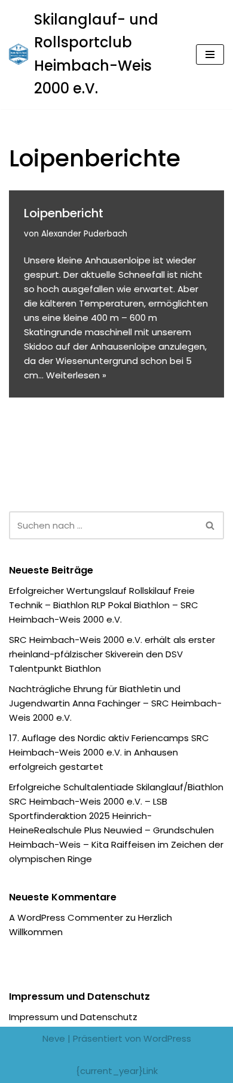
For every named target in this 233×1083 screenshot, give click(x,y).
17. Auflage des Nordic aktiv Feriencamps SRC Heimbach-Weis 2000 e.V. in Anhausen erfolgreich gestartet (109, 752)
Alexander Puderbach (84, 233)
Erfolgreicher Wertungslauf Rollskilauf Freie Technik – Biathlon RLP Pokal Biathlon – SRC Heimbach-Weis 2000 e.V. (103, 605)
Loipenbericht (63, 213)
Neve (53, 1038)
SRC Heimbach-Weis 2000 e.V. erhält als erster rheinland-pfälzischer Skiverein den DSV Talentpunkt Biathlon (112, 654)
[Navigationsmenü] (210, 54)
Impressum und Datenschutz (73, 1017)
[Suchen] (210, 525)
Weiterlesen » (76, 375)
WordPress (167, 1038)
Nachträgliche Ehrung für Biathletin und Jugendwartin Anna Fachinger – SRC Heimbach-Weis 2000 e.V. (115, 703)
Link (150, 1070)
